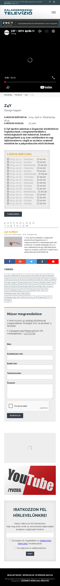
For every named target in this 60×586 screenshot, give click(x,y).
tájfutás (8, 286)
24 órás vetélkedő (11, 275)
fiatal (39, 279)
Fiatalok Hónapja (49, 279)
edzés (23, 279)
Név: (9, 344)
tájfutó (15, 286)
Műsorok (18, 95)
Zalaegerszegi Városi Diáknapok (17, 293)
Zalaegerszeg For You (18, 290)
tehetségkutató (26, 286)
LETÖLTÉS (29, 333)
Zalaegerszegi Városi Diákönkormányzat (20, 297)
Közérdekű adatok (44, 575)
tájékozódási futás (48, 283)
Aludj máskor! (26, 275)
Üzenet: (11, 383)
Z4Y (26, 95)
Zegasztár (42, 297)
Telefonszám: (14, 373)
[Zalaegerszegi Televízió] (18, 12)
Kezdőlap (8, 95)
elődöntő (31, 279)
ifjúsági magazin (11, 283)
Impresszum (28, 575)
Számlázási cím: (15, 354)
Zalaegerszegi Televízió (38, 290)
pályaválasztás (25, 283)
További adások (13, 214)
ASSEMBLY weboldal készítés (35, 581)
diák (43, 275)
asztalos (36, 275)
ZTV (49, 297)
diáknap (50, 275)
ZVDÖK (8, 301)
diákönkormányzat (12, 279)
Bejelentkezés (14, 575)
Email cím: (12, 363)
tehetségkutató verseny (43, 286)
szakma (36, 283)
